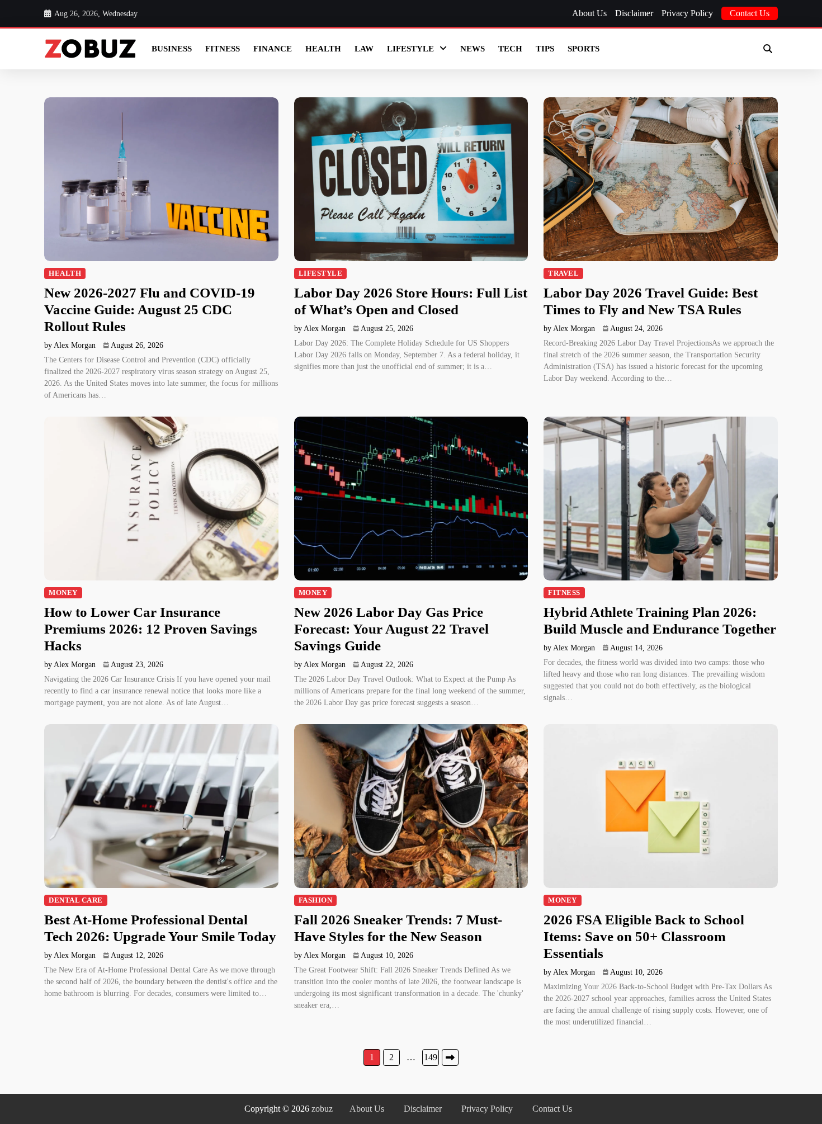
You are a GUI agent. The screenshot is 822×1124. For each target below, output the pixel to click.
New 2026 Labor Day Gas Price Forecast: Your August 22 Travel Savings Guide (391, 628)
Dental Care (76, 900)
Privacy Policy (687, 13)
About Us (589, 13)
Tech (510, 48)
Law (364, 48)
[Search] (768, 49)
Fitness (222, 48)
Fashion (316, 900)
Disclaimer (634, 13)
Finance (272, 48)
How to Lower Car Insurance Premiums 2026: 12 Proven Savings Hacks (150, 628)
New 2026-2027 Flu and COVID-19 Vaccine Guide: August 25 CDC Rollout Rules (149, 309)
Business (172, 48)
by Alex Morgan (70, 345)
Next (450, 1057)
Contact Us (749, 13)
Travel (563, 273)
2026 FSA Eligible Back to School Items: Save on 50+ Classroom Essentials (644, 936)
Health (323, 48)
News (472, 48)
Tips (545, 48)
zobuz (322, 1108)
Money (63, 593)
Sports (583, 48)
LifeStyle (410, 48)
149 (430, 1057)
